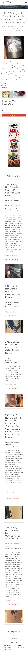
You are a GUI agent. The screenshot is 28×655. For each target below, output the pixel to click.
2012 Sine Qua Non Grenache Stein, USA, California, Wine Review (12, 190)
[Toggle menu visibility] (26, 2)
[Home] (1, 2)
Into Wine (15, 631)
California (22, 29)
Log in (14, 635)
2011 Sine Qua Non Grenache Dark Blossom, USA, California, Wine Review (12, 533)
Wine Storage (20, 647)
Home (2, 7)
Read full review (11, 259)
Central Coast (16, 29)
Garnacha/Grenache (10, 31)
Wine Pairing (7, 647)
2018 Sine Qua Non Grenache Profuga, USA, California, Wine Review (12, 347)
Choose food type (6, 110)
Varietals (20, 645)
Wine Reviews (7, 645)
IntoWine (7, 2)
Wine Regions (7, 649)
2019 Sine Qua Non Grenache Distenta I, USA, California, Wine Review (12, 292)
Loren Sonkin (19, 26)
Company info (14, 638)
